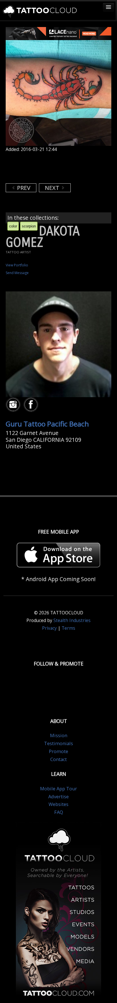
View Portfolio (17, 265)
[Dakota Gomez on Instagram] (14, 405)
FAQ (58, 812)
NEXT (53, 188)
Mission (58, 735)
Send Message (17, 272)
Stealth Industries (72, 620)
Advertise (58, 796)
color (13, 226)
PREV (23, 188)
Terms (68, 628)
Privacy (49, 628)
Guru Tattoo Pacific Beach (47, 423)
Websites (58, 804)
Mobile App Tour (58, 789)
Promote (58, 751)
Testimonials (58, 743)
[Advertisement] (51, 168)
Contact (58, 759)
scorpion (29, 226)
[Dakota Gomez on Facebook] (32, 405)
